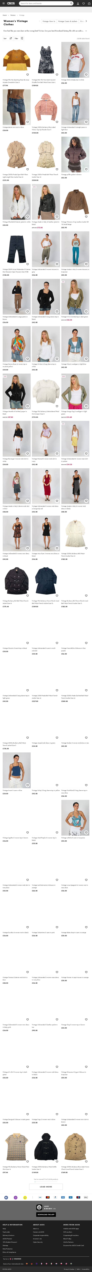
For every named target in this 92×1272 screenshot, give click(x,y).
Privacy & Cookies (69, 1269)
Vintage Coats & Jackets (67, 21)
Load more (46, 1187)
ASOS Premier (7, 1239)
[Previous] (39, 21)
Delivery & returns (8, 1235)
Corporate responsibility (41, 1235)
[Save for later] (27, 74)
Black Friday (67, 1239)
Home (5, 15)
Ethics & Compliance (9, 1252)
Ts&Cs (78, 1269)
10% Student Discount (10, 1242)
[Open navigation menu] (3, 3)
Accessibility (85, 1269)
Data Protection (8, 1249)
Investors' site (37, 1239)
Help (4, 1229)
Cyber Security (38, 1242)
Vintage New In (49, 21)
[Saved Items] (83, 3)
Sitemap (5, 1245)
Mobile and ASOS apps (71, 1229)
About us (36, 1229)
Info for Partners (68, 1242)
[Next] (86, 21)
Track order (6, 1232)
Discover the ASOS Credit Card (73, 1245)
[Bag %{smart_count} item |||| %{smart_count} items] (89, 3)
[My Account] (78, 3)
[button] (27, 1263)
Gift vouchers (67, 1232)
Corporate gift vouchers (71, 1235)
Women (13, 15)
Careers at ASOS (38, 1232)
